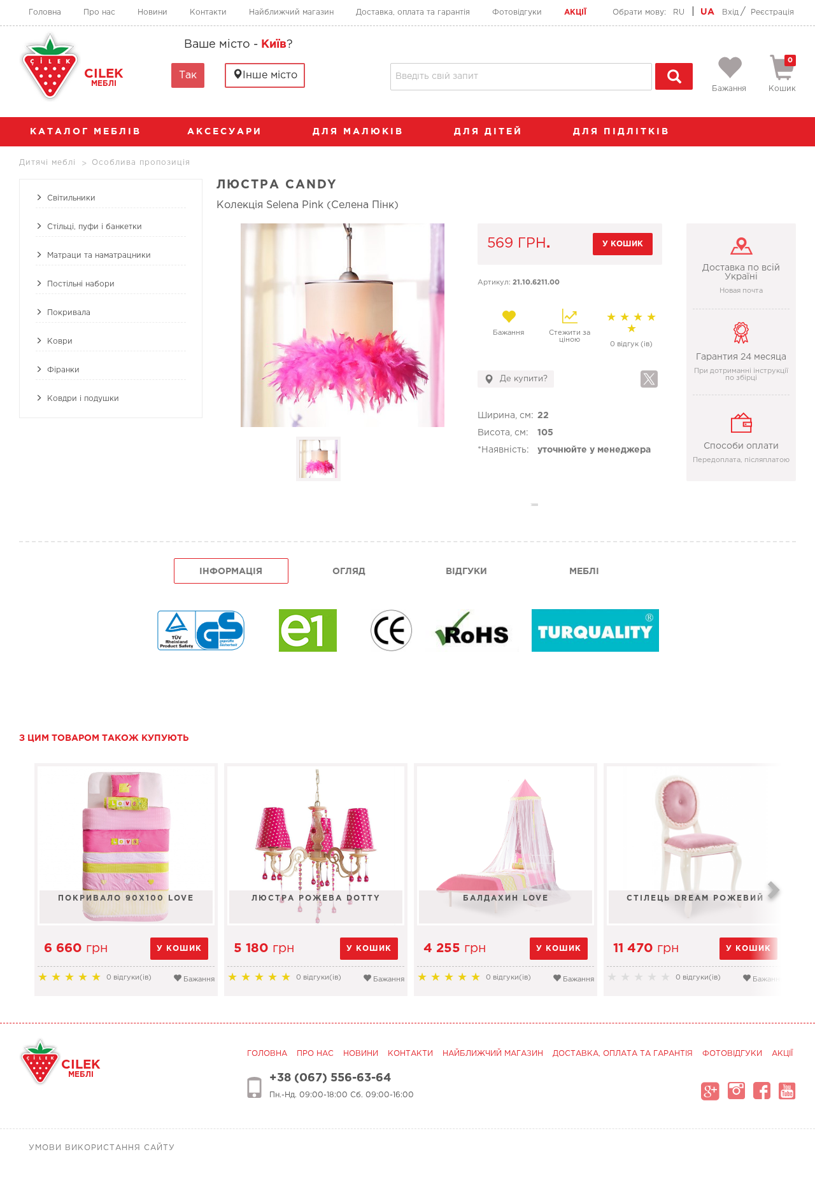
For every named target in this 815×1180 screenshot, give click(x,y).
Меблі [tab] (584, 571)
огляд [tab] (348, 571)
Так (188, 75)
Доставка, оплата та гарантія (413, 12)
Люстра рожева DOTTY (316, 898)
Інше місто (270, 75)
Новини (152, 12)
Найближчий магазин (291, 12)
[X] (649, 379)
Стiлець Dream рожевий (695, 898)
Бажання (508, 333)
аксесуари (227, 132)
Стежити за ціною (569, 336)
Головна (45, 12)
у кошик (622, 244)
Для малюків (360, 132)
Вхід (730, 12)
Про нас (99, 12)
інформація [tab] (230, 571)
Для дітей (490, 132)
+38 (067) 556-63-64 (330, 1078)
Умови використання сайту (102, 1147)
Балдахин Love (506, 898)
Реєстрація (772, 12)
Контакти (208, 12)
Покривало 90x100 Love (126, 898)
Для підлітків (623, 132)
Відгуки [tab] (466, 571)
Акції (575, 12)
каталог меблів (85, 132)
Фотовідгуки (517, 12)
